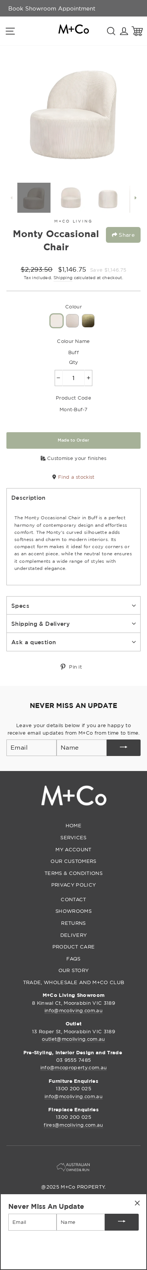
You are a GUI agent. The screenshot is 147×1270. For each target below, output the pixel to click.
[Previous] (11, 198)
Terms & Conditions (73, 873)
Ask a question (33, 642)
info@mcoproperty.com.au (73, 1067)
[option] (51, 8)
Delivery (73, 935)
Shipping (63, 277)
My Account (73, 849)
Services (73, 837)
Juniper (88, 320)
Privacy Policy (73, 884)
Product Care (73, 946)
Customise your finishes (76, 458)
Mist (72, 320)
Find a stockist (75, 476)
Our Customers (73, 861)
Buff (57, 320)
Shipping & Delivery (40, 624)
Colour (73, 306)
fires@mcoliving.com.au (73, 1124)
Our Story (73, 970)
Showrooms (73, 911)
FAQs (73, 958)
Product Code (73, 397)
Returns (73, 923)
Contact (73, 899)
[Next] (135, 198)
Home (73, 825)
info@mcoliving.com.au (73, 1010)
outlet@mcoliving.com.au (73, 1039)
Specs (20, 606)
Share (126, 234)
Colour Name (73, 341)
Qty (73, 362)
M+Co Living (73, 221)
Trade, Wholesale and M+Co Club (73, 982)
